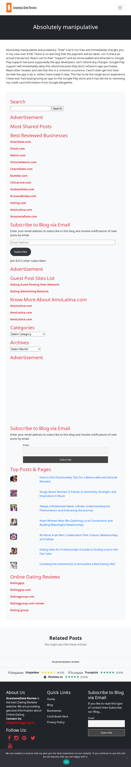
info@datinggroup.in (20, 723)
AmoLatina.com (21, 210)
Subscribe (20, 252)
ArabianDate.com (22, 189)
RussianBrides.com (23, 196)
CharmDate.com (21, 169)
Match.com (18, 155)
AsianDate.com (20, 142)
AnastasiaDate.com (23, 216)
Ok (66, 762)
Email (26, 445)
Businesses (54, 711)
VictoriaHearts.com (23, 162)
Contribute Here (57, 716)
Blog (50, 705)
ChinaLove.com (20, 182)
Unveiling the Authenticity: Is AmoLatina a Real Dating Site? (77, 564)
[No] (126, 758)
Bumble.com (18, 176)
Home (51, 699)
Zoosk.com (17, 148)
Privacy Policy (55, 722)
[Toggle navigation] (120, 7)
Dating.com (18, 203)
